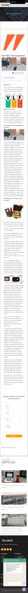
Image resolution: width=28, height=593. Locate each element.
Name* (7, 406)
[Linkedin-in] (8, 549)
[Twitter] (5, 549)
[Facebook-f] (2, 549)
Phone (7, 419)
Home (7, 13)
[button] (26, 4)
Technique (11, 13)
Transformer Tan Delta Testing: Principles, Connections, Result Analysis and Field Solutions (11, 531)
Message (8, 425)
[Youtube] (10, 549)
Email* (7, 412)
